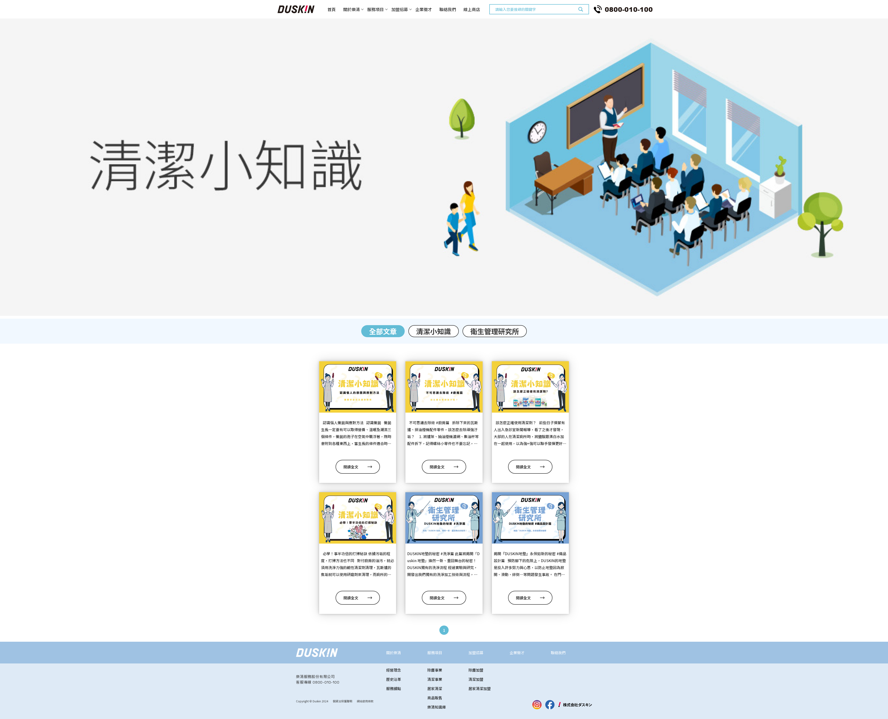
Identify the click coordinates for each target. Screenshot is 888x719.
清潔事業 (434, 679)
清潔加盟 (476, 679)
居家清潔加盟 (480, 688)
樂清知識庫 (436, 707)
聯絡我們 (447, 9)
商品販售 (434, 697)
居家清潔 (434, 688)
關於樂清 (351, 9)
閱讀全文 (350, 467)
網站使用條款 (365, 701)
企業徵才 (423, 9)
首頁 (331, 9)
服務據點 (393, 688)
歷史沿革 (393, 679)
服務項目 (375, 9)
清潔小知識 (433, 331)
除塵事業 (434, 670)
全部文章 (383, 331)
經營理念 (393, 670)
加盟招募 (399, 9)
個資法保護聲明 (342, 701)
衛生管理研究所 (494, 331)
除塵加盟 (476, 670)
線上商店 (471, 9)
